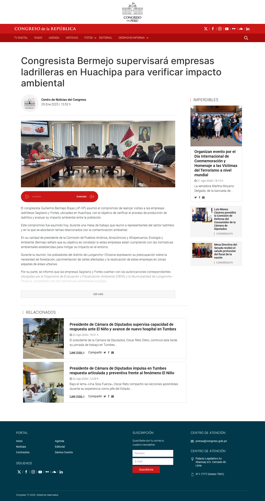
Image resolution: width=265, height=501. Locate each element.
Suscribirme (146, 469)
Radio (38, 37)
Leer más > (77, 352)
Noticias (72, 37)
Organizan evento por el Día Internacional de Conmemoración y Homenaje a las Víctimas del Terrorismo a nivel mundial (215, 163)
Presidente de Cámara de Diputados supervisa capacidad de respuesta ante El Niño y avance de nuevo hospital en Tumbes (123, 326)
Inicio (19, 441)
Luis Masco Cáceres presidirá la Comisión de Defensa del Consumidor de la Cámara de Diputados (225, 219)
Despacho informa (132, 37)
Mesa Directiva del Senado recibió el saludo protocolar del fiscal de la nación (225, 251)
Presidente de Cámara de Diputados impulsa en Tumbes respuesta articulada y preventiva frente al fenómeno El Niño (122, 370)
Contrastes (22, 452)
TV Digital (21, 37)
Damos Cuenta (64, 452)
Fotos (88, 37)
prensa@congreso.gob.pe (211, 441)
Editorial (105, 37)
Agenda (54, 37)
